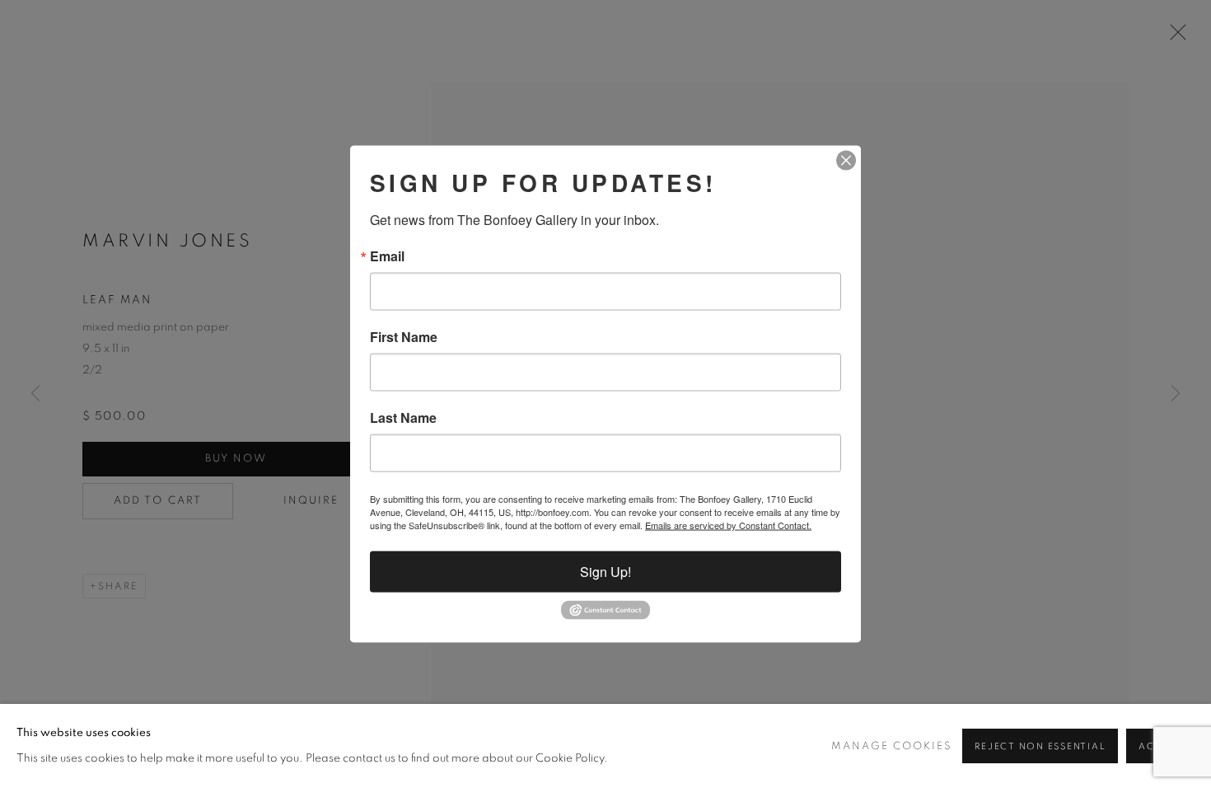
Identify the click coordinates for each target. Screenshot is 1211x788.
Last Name (403, 417)
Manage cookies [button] (891, 746)
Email (387, 256)
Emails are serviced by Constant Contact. (728, 525)
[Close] (846, 161)
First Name (403, 337)
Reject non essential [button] (1040, 746)
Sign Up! (605, 571)
